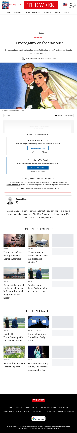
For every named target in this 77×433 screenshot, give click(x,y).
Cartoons (57, 12)
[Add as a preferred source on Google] (38, 418)
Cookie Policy (9, 411)
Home (34, 33)
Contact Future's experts (26, 407)
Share (8, 115)
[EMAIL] (17, 202)
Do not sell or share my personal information (55, 411)
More (66, 12)
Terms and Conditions (47, 407)
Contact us (55, 188)
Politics (41, 33)
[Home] (9, 12)
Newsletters (47, 12)
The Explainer (17, 12)
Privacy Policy (63, 407)
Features (38, 37)
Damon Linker (33, 58)
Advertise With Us (23, 411)
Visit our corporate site (63, 426)
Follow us (60, 115)
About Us (11, 407)
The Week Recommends (32, 12)
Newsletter (70, 115)
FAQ (33, 411)
